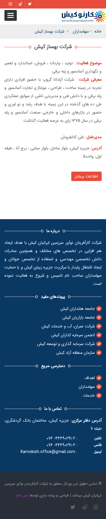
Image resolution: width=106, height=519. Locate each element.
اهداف (90, 378)
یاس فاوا (22, 495)
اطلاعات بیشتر (86, 176)
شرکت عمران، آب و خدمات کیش (68, 326)
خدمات (89, 395)
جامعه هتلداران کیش (77, 308)
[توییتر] (73, 507)
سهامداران (81, 31)
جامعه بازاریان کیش (78, 317)
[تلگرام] (84, 507)
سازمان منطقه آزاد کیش (75, 352)
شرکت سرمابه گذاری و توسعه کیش (66, 344)
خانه (98, 31)
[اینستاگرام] (96, 507)
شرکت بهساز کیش (49, 31)
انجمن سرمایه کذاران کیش (73, 335)
